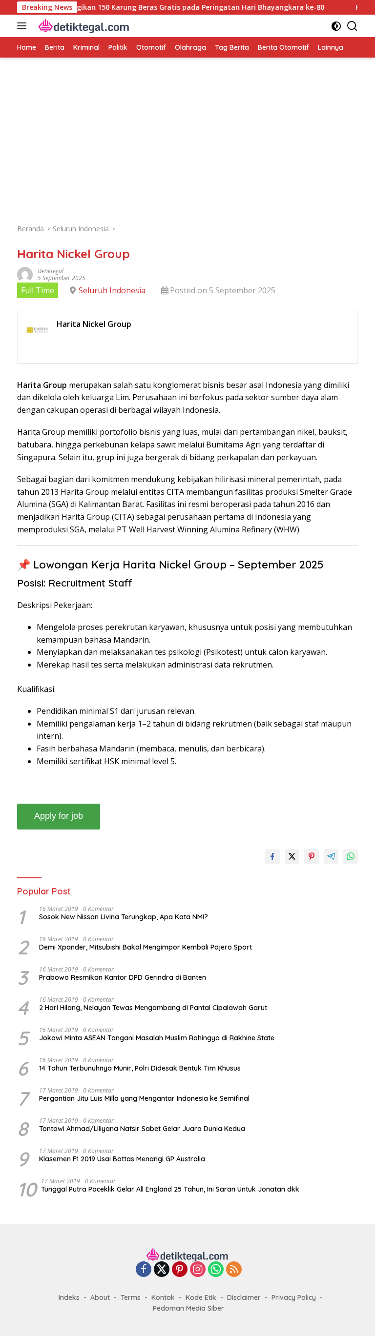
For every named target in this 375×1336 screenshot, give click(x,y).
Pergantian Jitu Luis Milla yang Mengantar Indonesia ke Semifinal (144, 1098)
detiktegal (50, 271)
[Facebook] (143, 1269)
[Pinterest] (180, 1269)
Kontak (163, 1297)
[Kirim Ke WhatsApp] (350, 856)
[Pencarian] (352, 26)
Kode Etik (201, 1297)
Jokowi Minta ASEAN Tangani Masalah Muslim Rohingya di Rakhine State (156, 1037)
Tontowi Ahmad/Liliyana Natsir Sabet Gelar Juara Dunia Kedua (142, 1128)
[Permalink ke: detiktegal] (25, 273)
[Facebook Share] (272, 856)
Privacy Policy (293, 1297)
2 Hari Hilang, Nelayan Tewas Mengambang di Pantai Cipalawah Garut (153, 1007)
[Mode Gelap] (336, 26)
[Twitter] (161, 1269)
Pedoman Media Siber (188, 1308)
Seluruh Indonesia (112, 290)
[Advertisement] (187, 145)
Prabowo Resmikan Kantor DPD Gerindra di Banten (122, 977)
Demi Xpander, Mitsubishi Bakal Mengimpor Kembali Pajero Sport (145, 947)
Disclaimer (244, 1297)
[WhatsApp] (216, 1269)
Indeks (69, 1297)
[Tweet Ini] (292, 856)
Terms (131, 1297)
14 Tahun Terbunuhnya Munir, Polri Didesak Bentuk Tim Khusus (140, 1068)
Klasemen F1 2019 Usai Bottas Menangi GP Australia (122, 1158)
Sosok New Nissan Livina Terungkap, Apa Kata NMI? (123, 916)
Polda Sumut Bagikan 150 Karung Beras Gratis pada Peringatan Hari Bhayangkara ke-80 (155, 7)
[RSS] (234, 1269)
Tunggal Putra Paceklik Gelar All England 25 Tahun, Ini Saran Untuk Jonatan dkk (170, 1189)
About (100, 1297)
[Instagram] (198, 1269)
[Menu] (23, 26)
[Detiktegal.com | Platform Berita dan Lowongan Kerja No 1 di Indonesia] (83, 26)
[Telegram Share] (331, 856)
